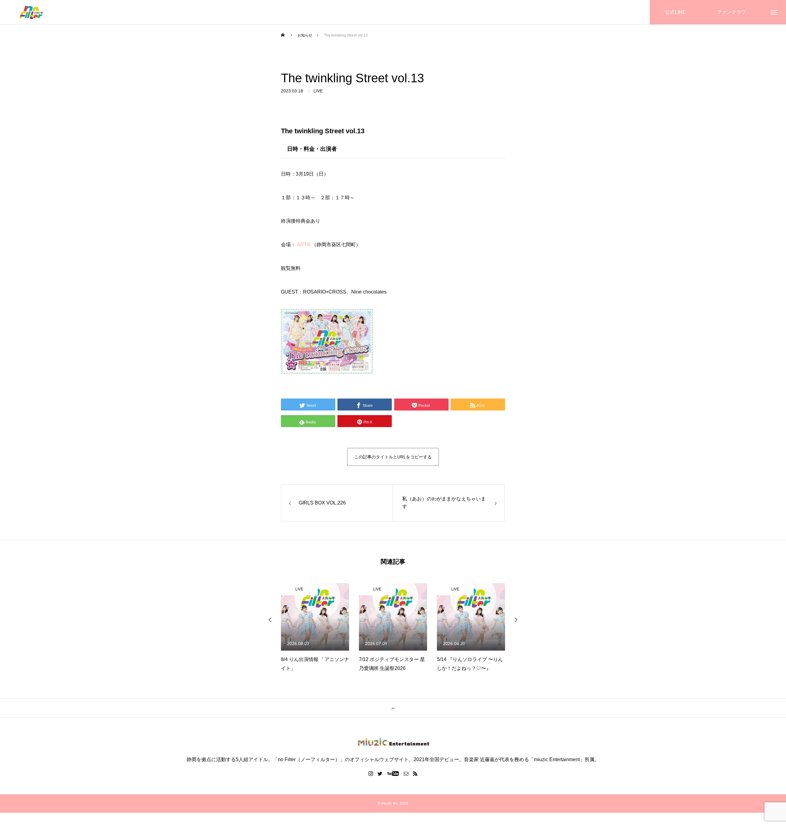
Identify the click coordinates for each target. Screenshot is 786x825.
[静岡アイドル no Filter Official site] (30, 12)
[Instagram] (371, 773)
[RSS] (415, 773)
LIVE (318, 90)
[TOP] (393, 708)
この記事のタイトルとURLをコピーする (393, 456)
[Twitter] (380, 773)
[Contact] (406, 773)
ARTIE (304, 244)
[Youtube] (393, 773)
